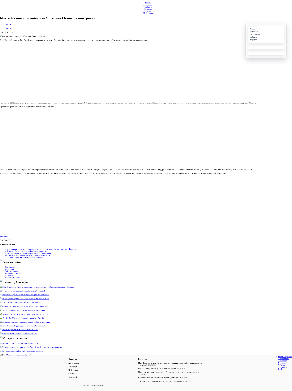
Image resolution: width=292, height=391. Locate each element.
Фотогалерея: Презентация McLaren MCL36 (19, 334)
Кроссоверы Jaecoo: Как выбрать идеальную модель (22, 351)
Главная (148, 3)
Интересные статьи (12, 277)
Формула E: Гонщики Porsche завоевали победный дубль (24, 306)
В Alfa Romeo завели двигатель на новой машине (21, 303)
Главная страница (11, 267)
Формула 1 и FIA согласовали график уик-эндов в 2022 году (25, 314)
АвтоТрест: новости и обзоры (18, 355)
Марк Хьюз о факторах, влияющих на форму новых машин (28, 253)
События (148, 7)
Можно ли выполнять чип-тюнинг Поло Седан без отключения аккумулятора (32, 347)
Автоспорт (148, 9)
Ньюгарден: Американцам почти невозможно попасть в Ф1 (28, 255)
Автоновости (148, 5)
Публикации (148, 13)
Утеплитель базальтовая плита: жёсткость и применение (160, 381)
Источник (4, 236)
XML (280, 369)
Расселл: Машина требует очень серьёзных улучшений (23, 310)
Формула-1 (148, 11)
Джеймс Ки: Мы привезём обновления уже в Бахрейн (23, 318)
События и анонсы (12, 271)
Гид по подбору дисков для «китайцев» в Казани (24, 257)
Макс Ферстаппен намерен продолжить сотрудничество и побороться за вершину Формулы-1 (41, 249)
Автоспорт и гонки (12, 273)
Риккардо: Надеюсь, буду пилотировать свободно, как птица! (26, 322)
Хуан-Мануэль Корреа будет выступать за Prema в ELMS (24, 326)
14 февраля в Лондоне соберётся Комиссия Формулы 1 (26, 251)
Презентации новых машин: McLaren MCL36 (20, 330)
